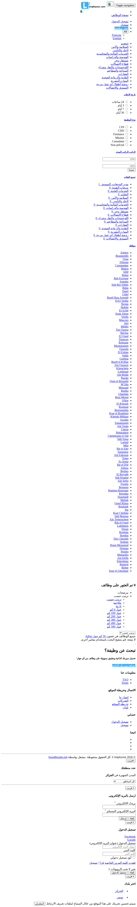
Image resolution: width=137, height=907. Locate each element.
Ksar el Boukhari (118, 413)
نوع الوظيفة (130, 119)
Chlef (125, 294)
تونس (120, 897)
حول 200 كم (114, 616)
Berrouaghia (121, 410)
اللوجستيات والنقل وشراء (113, 67)
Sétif (125, 271)
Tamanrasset (121, 422)
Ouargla (123, 349)
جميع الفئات (130, 177)
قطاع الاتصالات (119, 63)
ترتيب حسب (114, 599)
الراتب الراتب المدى (126, 152)
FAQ (125, 679)
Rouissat (123, 406)
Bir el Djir (122, 464)
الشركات (123, 700)
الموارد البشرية (119, 80)
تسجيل (124, 24)
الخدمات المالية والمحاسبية (112, 53)
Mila (125, 445)
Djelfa (124, 316)
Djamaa (124, 548)
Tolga (125, 458)
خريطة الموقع (120, 704)
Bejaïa (124, 304)
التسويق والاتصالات (117, 87)
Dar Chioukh (121, 538)
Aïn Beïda (122, 374)
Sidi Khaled (121, 477)
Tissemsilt (122, 496)
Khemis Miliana (119, 416)
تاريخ (118, 606)
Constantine (121, 265)
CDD (121, 130)
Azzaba (124, 419)
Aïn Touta (122, 426)
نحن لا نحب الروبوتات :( (122, 869)
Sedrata (124, 541)
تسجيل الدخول (119, 21)
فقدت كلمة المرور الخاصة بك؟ (117, 862)
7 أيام (121, 109)
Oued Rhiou (121, 503)
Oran (125, 259)
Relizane (123, 342)
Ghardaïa (123, 394)
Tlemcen (123, 339)
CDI (121, 127)
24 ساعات (118, 101)
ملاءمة (117, 602)
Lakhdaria (122, 525)
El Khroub (122, 403)
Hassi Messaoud (119, 545)
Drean (124, 529)
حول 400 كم (114, 623)
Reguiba (123, 493)
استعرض (39, 903)
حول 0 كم (115, 609)
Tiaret (125, 291)
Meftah (124, 500)
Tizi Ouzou (122, 329)
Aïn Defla (122, 557)
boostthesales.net (58, 757)
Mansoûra (122, 554)
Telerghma (122, 561)
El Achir (123, 310)
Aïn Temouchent (119, 519)
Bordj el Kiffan (119, 361)
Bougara (123, 487)
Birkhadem (122, 432)
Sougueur (123, 451)
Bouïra (124, 551)
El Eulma (123, 352)
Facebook (130, 836)
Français (116, 35)
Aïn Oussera (121, 365)
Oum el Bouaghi (119, 381)
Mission (119, 137)
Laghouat (123, 371)
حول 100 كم (114, 612)
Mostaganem (121, 345)
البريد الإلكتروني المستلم (120, 811)
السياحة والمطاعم (117, 70)
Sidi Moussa (121, 516)
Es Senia (123, 461)
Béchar (124, 332)
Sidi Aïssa (122, 439)
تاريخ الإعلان (130, 94)
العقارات (123, 74)
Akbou (124, 467)
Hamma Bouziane (118, 490)
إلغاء (132, 818)
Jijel (126, 323)
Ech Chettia (121, 300)
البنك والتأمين (120, 50)
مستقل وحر (121, 60)
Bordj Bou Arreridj (117, 297)
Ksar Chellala (120, 512)
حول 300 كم (114, 619)
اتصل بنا (123, 697)
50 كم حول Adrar (95, 636)
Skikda (124, 307)
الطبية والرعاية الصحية (115, 77)
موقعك (132, 245)
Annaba (124, 281)
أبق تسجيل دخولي (121, 857)
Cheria (124, 429)
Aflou (125, 400)
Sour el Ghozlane (118, 570)
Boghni (124, 535)
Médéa (124, 326)
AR (125, 31)
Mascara (123, 320)
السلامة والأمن (119, 46)
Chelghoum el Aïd (118, 435)
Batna (125, 275)
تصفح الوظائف (119, 15)
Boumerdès (122, 255)
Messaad (123, 387)
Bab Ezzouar (121, 278)
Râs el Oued (121, 522)
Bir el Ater (122, 448)
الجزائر (119, 891)
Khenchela (122, 368)
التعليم (124, 43)
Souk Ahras (121, 313)
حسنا (131, 170)
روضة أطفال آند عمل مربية (112, 84)
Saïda (125, 355)
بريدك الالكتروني (125, 803)
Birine (124, 567)
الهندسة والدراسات (117, 57)
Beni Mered (121, 397)
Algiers (124, 252)
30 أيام (120, 112)
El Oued (123, 336)
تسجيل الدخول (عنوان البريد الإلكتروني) (113, 843)
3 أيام (121, 105)
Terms (124, 682)
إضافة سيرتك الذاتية (124, 665)
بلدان (125, 707)
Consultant (118, 141)
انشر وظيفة (121, 28)
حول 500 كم (114, 626)
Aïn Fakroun (121, 455)
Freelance (118, 134)
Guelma (124, 358)
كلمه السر (130, 850)
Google (131, 839)
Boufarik (123, 506)
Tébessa (123, 262)
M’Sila (124, 384)
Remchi (124, 564)
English (117, 38)
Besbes (124, 471)
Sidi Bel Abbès (119, 284)
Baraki (124, 377)
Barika (124, 390)
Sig (126, 509)
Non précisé (117, 144)
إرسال (123, 818)
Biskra (124, 268)
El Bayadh (122, 474)
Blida (125, 287)
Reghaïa (123, 532)
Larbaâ (124, 442)
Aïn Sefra (123, 480)
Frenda (124, 484)
